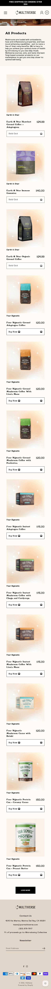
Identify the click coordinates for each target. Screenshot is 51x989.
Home (4, 22)
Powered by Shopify (25, 985)
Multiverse (29, 983)
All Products (20, 22)
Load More (25, 890)
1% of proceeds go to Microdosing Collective (25, 932)
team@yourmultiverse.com (25, 925)
